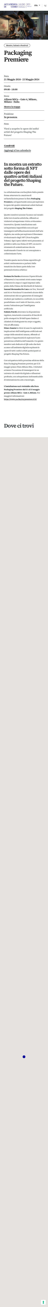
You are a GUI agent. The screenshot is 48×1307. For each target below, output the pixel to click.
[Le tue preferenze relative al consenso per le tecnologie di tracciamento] (43, 1302)
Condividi (9, 145)
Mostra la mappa (12, 106)
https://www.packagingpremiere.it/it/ (20, 399)
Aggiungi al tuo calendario (17, 150)
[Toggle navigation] (45, 5)
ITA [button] (36, 5)
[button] (24, 1056)
